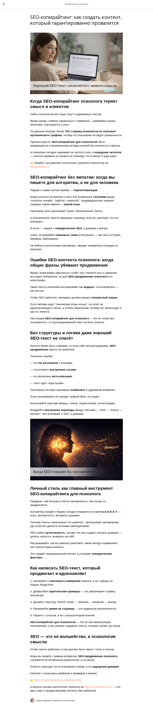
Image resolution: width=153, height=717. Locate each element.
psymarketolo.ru (39, 166)
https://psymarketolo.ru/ (98, 686)
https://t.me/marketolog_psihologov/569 (57, 680)
